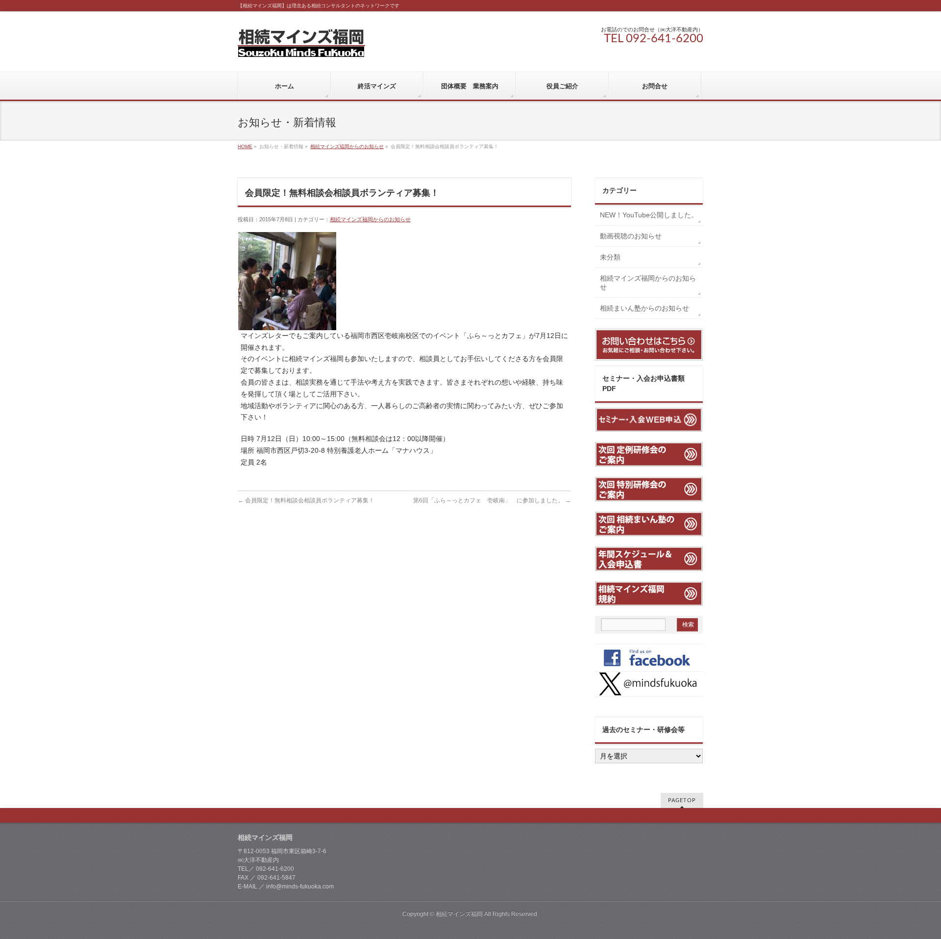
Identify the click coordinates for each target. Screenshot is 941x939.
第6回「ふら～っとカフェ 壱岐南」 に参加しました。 (492, 500)
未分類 (610, 257)
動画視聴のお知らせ (631, 236)
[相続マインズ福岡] (301, 45)
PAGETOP (682, 800)
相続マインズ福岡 (459, 914)
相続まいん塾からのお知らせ (644, 308)
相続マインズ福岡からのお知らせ (347, 146)
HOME (245, 146)
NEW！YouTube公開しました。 (651, 215)
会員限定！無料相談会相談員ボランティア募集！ (306, 500)
